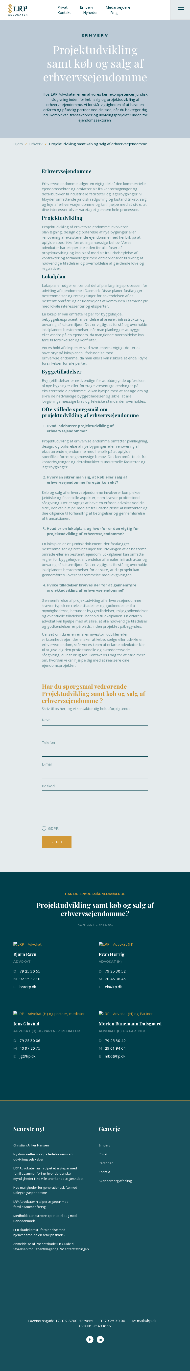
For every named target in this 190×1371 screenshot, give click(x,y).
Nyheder (90, 12)
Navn (46, 719)
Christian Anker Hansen (31, 1145)
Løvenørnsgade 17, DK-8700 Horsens (60, 1320)
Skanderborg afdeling (115, 1181)
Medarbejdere (118, 7)
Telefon (48, 742)
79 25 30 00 (114, 1320)
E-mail (47, 764)
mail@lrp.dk (146, 1320)
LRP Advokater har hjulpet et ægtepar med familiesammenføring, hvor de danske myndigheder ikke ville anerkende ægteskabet (48, 1173)
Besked (48, 785)
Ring (114, 12)
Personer (106, 1163)
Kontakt (64, 12)
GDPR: (53, 828)
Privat (62, 7)
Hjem (18, 143)
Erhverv (86, 7)
